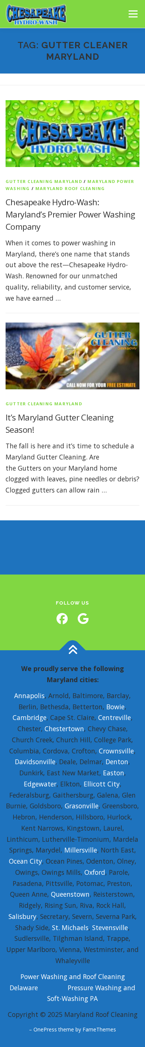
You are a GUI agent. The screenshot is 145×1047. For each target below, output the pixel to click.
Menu (132, 13)
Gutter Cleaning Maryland (44, 181)
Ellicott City (102, 783)
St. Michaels (70, 927)
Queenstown (70, 894)
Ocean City (25, 861)
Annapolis (29, 695)
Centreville (114, 717)
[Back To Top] (72, 650)
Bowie (115, 706)
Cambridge (29, 717)
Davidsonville (35, 761)
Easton (113, 772)
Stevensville (110, 927)
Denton (117, 761)
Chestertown (64, 728)
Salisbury (22, 916)
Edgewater (40, 783)
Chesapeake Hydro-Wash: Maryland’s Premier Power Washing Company (70, 214)
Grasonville (82, 805)
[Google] (82, 618)
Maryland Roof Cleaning (70, 188)
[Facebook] (62, 618)
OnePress (45, 1029)
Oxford (94, 872)
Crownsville (116, 750)
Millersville (80, 849)
